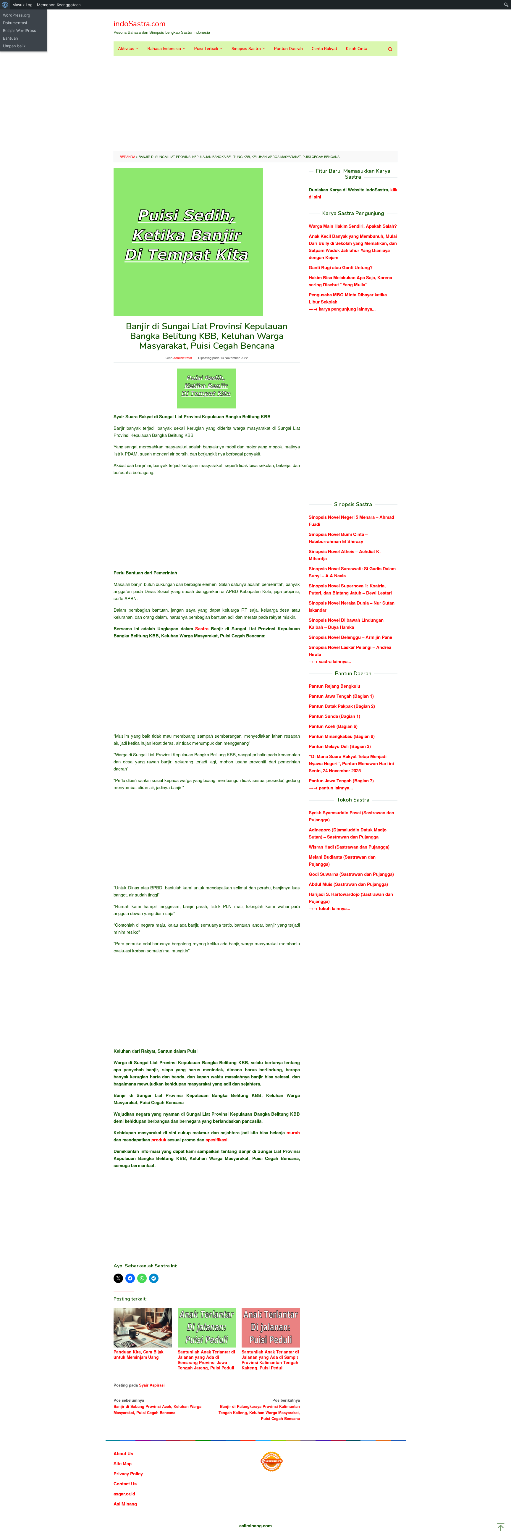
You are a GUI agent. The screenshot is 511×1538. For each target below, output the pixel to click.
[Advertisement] (255, 103)
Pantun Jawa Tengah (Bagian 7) (341, 780)
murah (293, 1132)
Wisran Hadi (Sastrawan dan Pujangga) (349, 847)
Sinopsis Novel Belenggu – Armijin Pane (350, 637)
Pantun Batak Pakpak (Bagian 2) (342, 706)
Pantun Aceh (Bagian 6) (333, 726)
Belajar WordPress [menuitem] (19, 30)
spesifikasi (216, 1139)
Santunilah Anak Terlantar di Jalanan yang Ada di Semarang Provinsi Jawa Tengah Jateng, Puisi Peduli (206, 1360)
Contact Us (125, 1483)
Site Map (123, 1463)
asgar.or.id (124, 1493)
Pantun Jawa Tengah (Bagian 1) (341, 696)
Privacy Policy (128, 1473)
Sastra (201, 628)
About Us (123, 1453)
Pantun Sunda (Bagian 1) (334, 716)
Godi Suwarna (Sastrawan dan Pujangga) (351, 874)
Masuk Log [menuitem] (22, 4)
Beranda (127, 156)
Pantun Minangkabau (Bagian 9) (342, 736)
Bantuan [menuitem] (10, 38)
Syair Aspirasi (152, 1385)
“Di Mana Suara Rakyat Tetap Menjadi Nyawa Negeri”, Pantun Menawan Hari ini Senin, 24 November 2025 (351, 763)
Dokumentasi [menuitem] (15, 22)
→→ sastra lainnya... (330, 661)
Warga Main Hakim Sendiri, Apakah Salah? (353, 226)
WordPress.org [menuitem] (16, 15)
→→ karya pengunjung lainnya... (342, 309)
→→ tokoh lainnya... (329, 908)
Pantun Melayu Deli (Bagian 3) (340, 746)
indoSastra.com (140, 24)
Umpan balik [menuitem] (14, 45)
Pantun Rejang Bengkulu (334, 686)
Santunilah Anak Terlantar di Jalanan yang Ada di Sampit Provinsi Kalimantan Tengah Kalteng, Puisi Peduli (270, 1360)
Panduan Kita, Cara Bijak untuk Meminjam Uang (139, 1354)
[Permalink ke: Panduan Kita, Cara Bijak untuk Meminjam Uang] (143, 1328)
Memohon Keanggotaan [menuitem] (59, 4)
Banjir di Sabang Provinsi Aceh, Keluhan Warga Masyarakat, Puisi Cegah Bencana (157, 1406)
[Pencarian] (390, 48)
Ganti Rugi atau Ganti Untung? (341, 267)
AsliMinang (125, 1503)
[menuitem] (5, 4)
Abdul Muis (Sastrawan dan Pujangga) (348, 884)
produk (158, 1139)
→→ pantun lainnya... (331, 787)
